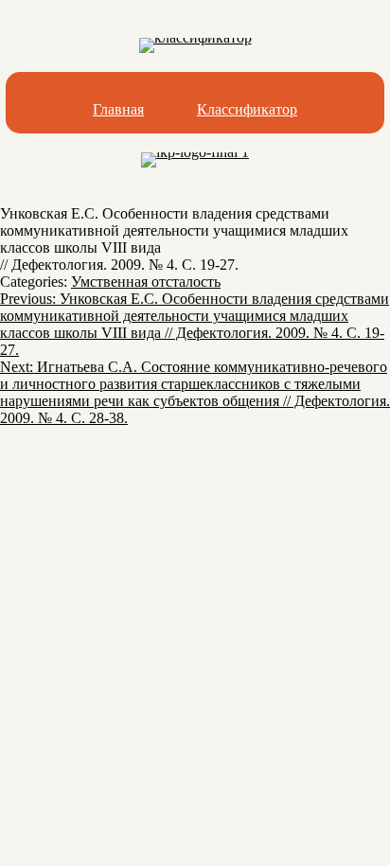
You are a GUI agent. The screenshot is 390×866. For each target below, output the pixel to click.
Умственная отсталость (146, 282)
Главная (118, 109)
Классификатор (247, 109)
